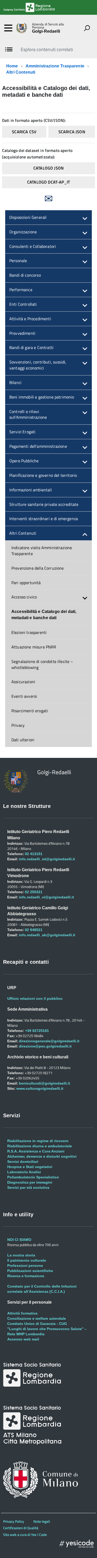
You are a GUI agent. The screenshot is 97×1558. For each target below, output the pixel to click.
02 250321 (33, 892)
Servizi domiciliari (22, 1161)
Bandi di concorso (25, 275)
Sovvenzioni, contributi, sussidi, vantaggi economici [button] (37, 365)
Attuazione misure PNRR (33, 647)
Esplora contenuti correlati (47, 49)
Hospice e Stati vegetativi (29, 1167)
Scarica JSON (71, 132)
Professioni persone (25, 1265)
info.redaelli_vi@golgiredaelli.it (46, 897)
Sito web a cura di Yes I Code (25, 1534)
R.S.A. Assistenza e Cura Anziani (35, 1151)
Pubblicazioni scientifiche (30, 1271)
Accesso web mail (23, 1339)
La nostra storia (21, 1255)
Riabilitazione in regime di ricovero (38, 1141)
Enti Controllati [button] (23, 304)
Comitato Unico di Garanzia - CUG (37, 1324)
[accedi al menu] (8, 28)
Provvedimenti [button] (22, 333)
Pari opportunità (26, 582)
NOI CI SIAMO (19, 1240)
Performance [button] (20, 290)
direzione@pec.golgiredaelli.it (45, 1046)
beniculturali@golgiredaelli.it (44, 1083)
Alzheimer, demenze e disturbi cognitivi (42, 1156)
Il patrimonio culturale (26, 1260)
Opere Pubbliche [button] (24, 461)
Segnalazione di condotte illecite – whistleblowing (42, 664)
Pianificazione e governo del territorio (43, 475)
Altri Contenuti (20, 72)
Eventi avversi (24, 696)
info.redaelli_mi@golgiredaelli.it (47, 859)
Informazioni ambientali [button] (30, 490)
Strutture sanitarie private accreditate (43, 504)
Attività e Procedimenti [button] (30, 319)
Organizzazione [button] (23, 232)
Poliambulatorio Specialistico (33, 1177)
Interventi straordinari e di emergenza (43, 518)
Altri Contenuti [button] (22, 533)
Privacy (18, 725)
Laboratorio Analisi (24, 1172)
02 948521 (33, 930)
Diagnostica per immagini (29, 1182)
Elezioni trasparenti (29, 632)
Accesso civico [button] (24, 597)
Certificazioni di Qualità (20, 1528)
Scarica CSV (24, 132)
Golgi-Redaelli (46, 31)
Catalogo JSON (48, 168)
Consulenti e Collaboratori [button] (32, 246)
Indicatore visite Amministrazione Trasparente (41, 550)
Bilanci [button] (15, 382)
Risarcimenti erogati (29, 711)
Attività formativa (22, 1313)
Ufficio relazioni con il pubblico (35, 998)
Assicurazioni (23, 682)
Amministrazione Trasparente (55, 66)
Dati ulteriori (22, 740)
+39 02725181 (36, 1031)
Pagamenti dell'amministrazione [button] (38, 446)
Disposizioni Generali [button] (28, 217)
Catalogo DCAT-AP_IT (48, 182)
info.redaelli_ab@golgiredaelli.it (47, 935)
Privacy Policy (13, 1521)
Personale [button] (18, 260)
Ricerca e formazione (25, 1276)
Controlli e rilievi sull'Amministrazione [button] (28, 414)
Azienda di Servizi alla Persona (48, 26)
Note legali (41, 1521)
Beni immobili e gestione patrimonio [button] (41, 397)
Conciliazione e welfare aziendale (36, 1318)
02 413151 (33, 854)
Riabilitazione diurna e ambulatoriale (39, 1146)
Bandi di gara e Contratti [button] (31, 347)
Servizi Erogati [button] (22, 432)
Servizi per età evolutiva (28, 1187)
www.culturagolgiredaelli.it (39, 1088)
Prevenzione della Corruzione (37, 568)
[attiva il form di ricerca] (87, 28)
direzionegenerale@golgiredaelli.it (49, 1041)
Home (12, 66)
